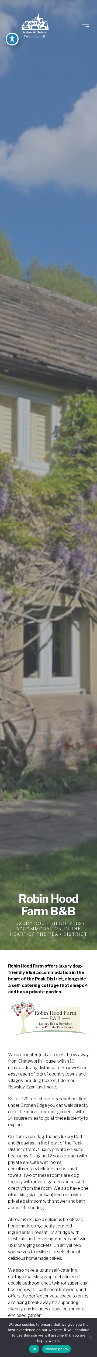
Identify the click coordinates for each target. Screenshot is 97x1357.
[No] (90, 1337)
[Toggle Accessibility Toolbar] (12, 39)
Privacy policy (56, 1349)
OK (34, 1349)
